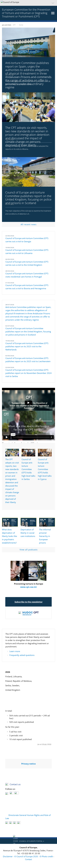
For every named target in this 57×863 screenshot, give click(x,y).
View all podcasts (29, 549)
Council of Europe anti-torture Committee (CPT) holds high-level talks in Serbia (28, 469)
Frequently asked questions (21, 655)
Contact (28, 859)
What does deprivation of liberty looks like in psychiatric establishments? (9, 536)
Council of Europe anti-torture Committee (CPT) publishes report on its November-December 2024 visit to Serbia (28, 373)
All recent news (28, 224)
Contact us (15, 784)
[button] (28, 3)
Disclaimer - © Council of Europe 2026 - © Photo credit (28, 856)
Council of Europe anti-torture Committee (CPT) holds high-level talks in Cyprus (45, 469)
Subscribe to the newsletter (29, 601)
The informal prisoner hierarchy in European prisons (45, 536)
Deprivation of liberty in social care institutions (28, 532)
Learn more (14, 651)
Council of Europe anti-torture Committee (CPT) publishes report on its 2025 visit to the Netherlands (26, 346)
